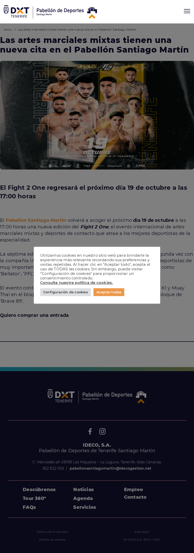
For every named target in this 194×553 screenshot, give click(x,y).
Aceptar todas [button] (109, 292)
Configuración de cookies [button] (65, 292)
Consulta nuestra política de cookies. (76, 282)
